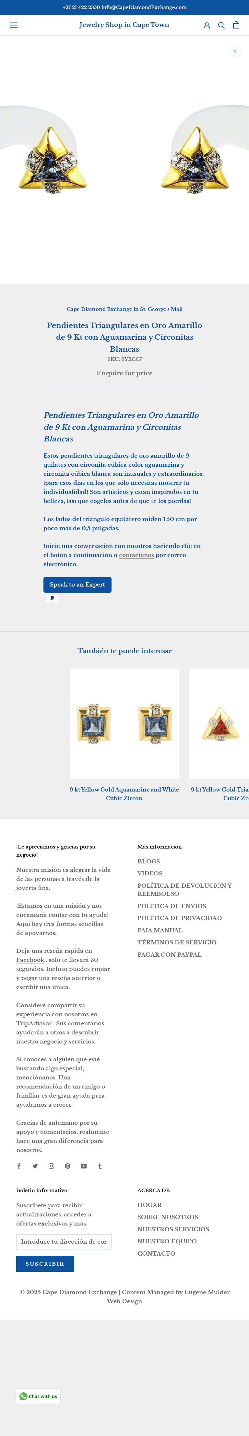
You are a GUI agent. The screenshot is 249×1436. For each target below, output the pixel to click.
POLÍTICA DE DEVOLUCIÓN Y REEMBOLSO (184, 890)
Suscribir (45, 1264)
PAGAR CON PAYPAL (169, 955)
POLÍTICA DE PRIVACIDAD (179, 918)
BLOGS (148, 861)
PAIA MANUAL (160, 930)
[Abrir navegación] (14, 25)
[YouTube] (84, 1165)
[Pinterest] (67, 1165)
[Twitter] (35, 1165)
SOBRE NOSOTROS (167, 1217)
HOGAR (149, 1205)
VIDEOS (149, 873)
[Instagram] (51, 1165)
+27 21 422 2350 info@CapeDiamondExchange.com (124, 7)
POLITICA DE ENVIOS (171, 906)
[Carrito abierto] (236, 24)
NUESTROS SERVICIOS (173, 1229)
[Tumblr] (100, 1165)
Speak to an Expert (77, 584)
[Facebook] (19, 1165)
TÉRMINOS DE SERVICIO (177, 942)
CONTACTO (156, 1253)
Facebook (30, 960)
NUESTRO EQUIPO (167, 1241)
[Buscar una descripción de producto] (221, 24)
